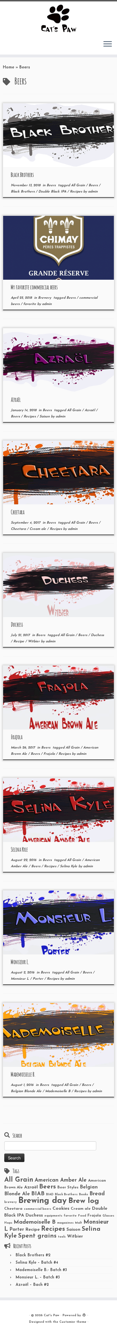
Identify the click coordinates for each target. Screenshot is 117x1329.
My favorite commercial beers (34, 287)
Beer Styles (67, 1187)
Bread (97, 1194)
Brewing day (42, 1201)
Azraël (16, 399)
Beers (52, 185)
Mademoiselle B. (23, 1074)
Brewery (45, 298)
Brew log (83, 1201)
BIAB (38, 1194)
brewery (10, 1202)
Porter (38, 979)
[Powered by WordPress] (84, 1315)
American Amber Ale (61, 1180)
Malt (78, 1222)
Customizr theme (72, 1322)
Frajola (16, 737)
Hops (8, 1222)
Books (83, 1194)
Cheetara (17, 512)
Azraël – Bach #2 (32, 1285)
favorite (30, 304)
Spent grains (37, 1236)
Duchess (17, 624)
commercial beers (37, 1209)
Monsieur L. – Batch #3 (38, 1277)
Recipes (76, 191)
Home (8, 67)
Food (82, 1215)
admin (93, 191)
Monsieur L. (20, 962)
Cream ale (38, 529)
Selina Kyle (19, 849)
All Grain (78, 185)
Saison (45, 416)
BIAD (49, 1194)
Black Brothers (22, 174)
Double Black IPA (52, 191)
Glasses (108, 1215)
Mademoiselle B (58, 1091)
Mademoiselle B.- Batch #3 (41, 1270)
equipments (53, 1215)
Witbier (34, 641)
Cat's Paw (51, 1315)
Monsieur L (20, 979)
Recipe (19, 641)
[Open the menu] (107, 44)
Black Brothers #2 (33, 1255)
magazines (65, 1222)
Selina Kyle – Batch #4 (37, 1263)
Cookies (61, 1208)
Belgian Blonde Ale (27, 1091)
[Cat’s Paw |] (58, 18)
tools (62, 1236)
